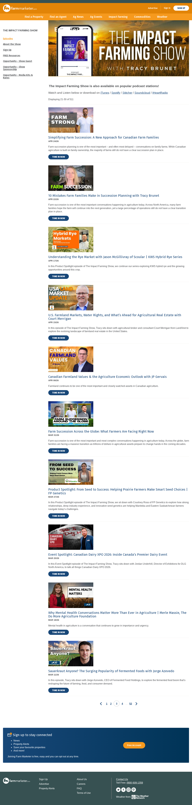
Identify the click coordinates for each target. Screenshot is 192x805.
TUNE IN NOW (58, 157)
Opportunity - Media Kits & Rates (18, 76)
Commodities (142, 16)
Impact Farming (118, 16)
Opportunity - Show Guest (17, 61)
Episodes (8, 38)
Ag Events (96, 16)
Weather (162, 16)
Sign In (167, 8)
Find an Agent (58, 16)
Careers (81, 784)
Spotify (115, 92)
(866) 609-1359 (135, 782)
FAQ (79, 788)
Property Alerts (47, 788)
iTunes (104, 92)
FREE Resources (11, 55)
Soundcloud (142, 92)
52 (130, 703)
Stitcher (127, 92)
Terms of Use (84, 793)
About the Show (12, 44)
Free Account (134, 745)
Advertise (153, 8)
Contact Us (122, 779)
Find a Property (34, 16)
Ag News (78, 16)
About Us (82, 779)
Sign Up (181, 8)
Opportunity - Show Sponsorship (14, 68)
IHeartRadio (160, 92)
